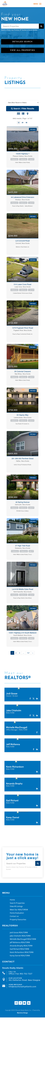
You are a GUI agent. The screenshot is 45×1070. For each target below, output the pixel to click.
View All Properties (22, 50)
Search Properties (17, 903)
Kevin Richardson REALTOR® (21, 952)
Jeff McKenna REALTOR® (20, 943)
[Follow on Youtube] (24, 1003)
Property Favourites (18, 920)
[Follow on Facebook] (20, 1003)
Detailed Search (22, 42)
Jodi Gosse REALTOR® (19, 933)
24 (22, 122)
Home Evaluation (17, 913)
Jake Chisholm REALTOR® (20, 936)
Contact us (14, 916)
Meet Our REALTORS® (19, 910)
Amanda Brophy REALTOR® (21, 946)
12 (18, 122)
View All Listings (16, 907)
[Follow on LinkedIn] (28, 1003)
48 (26, 122)
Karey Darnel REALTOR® (20, 956)
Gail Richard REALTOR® (19, 949)
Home (12, 900)
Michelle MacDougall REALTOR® (23, 939)
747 (28, 653)
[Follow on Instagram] (16, 1003)
